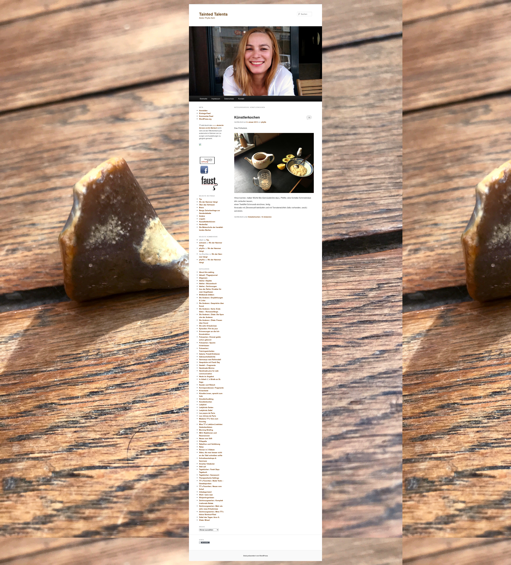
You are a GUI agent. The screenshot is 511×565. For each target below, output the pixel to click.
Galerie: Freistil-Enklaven (209, 354)
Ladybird (202, 404)
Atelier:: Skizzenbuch (208, 283)
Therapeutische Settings (209, 478)
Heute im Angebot (206, 376)
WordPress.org (205, 119)
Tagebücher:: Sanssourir (209, 475)
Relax (201, 447)
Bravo (201, 207)
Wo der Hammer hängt (208, 202)
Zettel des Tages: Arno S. (209, 517)
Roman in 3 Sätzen (207, 449)
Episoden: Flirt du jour (208, 328)
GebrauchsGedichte (207, 356)
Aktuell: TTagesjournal (208, 275)
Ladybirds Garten (206, 407)
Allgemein (203, 278)
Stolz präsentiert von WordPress (255, 555)
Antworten (266, 217)
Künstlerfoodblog (206, 399)
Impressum (215, 98)
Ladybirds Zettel (205, 410)
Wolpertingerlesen (206, 497)
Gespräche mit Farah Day (209, 362)
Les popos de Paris (207, 413)
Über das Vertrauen (207, 204)
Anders (202, 216)
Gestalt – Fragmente (207, 365)
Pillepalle (203, 441)
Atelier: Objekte (205, 280)
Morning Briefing (206, 430)
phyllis (263, 122)
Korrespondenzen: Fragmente (211, 387)
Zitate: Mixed (204, 520)
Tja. (200, 199)
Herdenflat (203, 224)
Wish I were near (206, 494)
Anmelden (203, 110)
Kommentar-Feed (206, 116)
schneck (202, 242)
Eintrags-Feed (205, 113)
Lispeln (202, 218)
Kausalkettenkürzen (207, 221)
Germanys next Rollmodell (210, 359)
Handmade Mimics (206, 368)
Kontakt (241, 98)
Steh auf (202, 466)
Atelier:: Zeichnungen (208, 286)
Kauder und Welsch (207, 385)
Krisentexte (203, 390)
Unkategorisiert (205, 492)
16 (309, 117)
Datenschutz (229, 98)
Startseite (203, 98)
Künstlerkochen (247, 117)
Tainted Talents (213, 14)
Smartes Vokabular (207, 463)
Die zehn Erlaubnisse (208, 325)
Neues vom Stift (205, 438)
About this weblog (206, 272)
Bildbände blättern (206, 294)
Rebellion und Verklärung (209, 444)
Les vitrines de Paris (207, 416)
